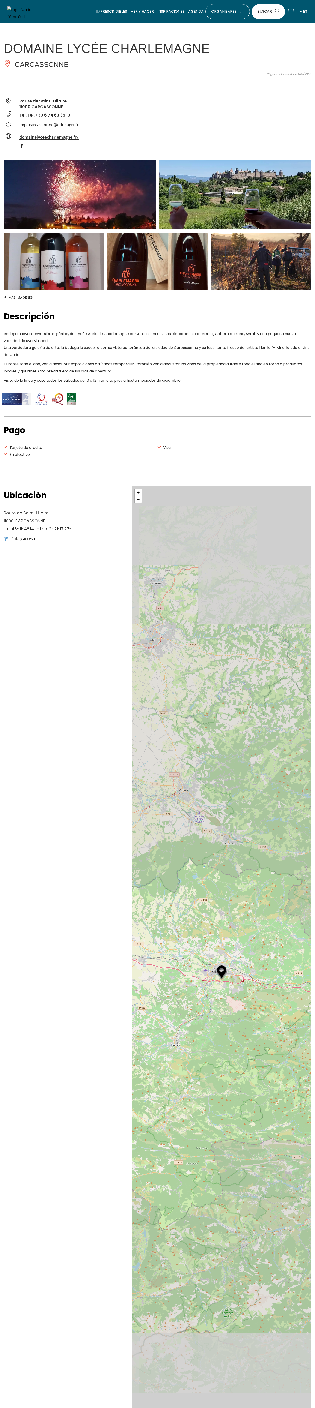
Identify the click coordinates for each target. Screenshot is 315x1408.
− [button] (138, 499)
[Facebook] (24, 147)
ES (305, 11)
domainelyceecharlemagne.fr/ (49, 137)
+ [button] (138, 492)
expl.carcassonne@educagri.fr (49, 124)
